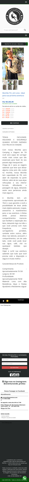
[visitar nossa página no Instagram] (14, 375)
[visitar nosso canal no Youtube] (17, 375)
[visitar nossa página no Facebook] (11, 375)
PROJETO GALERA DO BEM (9, 417)
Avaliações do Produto (8, 132)
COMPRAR (15, 123)
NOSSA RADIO (5, 416)
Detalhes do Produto (8, 128)
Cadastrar (15, 367)
